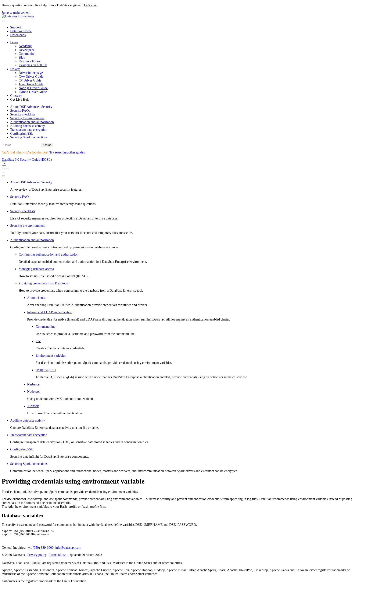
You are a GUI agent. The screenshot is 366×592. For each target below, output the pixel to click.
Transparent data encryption (28, 129)
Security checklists (22, 114)
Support (15, 27)
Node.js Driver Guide (33, 88)
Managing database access (36, 269)
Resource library (30, 61)
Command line (45, 326)
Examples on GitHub (33, 65)
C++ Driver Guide (31, 76)
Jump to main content (16, 12)
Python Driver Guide (33, 92)
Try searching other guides (67, 152)
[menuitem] (187, 107)
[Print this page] (3, 172)
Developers (26, 50)
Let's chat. (90, 5)
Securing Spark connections (28, 137)
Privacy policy (37, 555)
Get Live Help (19, 99)
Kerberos (33, 384)
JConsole (33, 406)
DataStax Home (21, 31)
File (38, 341)
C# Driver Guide (30, 80)
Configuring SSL (21, 133)
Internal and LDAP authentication (49, 312)
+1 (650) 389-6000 (41, 547)
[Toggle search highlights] (3, 168)
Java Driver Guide (31, 84)
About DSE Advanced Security (31, 106)
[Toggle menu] (3, 21)
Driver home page (31, 73)
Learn (14, 42)
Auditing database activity (27, 126)
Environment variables (51, 355)
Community (27, 53)
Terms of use (57, 555)
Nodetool (33, 391)
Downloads (18, 35)
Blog (22, 57)
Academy (25, 46)
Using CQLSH (46, 370)
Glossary (16, 95)
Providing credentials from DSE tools (44, 283)
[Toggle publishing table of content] (3, 176)
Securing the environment (27, 118)
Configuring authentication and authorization (48, 254)
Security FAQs (20, 110)
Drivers (15, 69)
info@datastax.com (68, 547)
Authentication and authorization (32, 122)
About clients (36, 298)
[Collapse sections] (7, 168)
